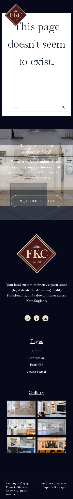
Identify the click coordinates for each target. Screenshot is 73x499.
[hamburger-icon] (64, 15)
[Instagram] (28, 318)
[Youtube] (45, 318)
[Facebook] (36, 318)
